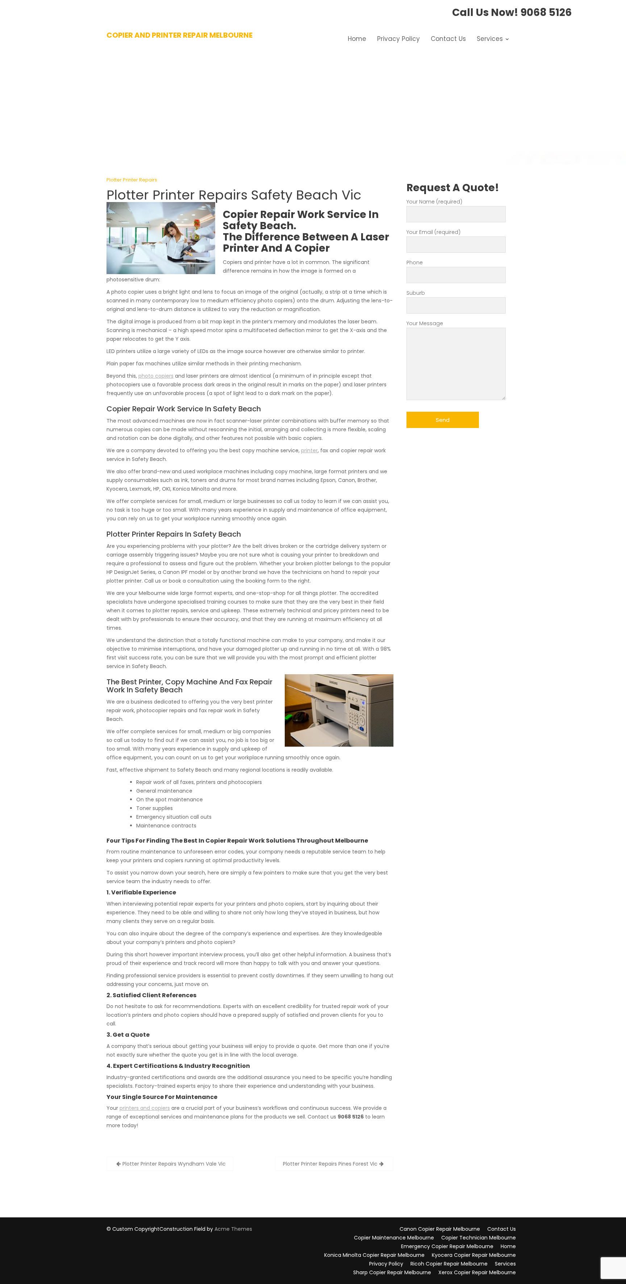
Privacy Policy (398, 38)
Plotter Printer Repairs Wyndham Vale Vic (174, 1163)
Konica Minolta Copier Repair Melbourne (374, 1255)
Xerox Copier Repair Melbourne (477, 1272)
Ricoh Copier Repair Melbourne (449, 1263)
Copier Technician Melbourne (478, 1237)
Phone (414, 262)
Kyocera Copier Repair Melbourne (474, 1255)
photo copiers (156, 375)
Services (490, 38)
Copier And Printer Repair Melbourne (180, 35)
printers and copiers (145, 1108)
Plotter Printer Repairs (132, 179)
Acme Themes (233, 1229)
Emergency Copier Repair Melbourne (447, 1246)
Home (357, 38)
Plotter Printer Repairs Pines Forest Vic (330, 1163)
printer (309, 450)
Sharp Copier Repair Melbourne (392, 1272)
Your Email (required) (433, 232)
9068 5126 (546, 12)
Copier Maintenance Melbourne (394, 1237)
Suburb (415, 293)
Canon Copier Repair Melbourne (440, 1229)
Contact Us (448, 38)
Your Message (424, 323)
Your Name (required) (434, 201)
